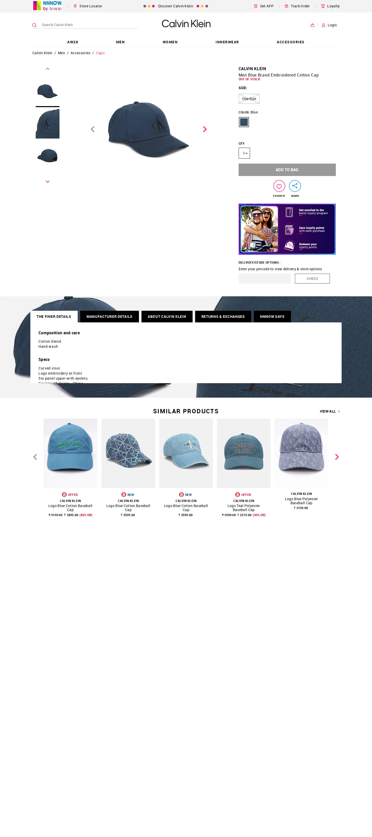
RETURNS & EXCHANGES (223, 316)
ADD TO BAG (287, 169)
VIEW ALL (328, 411)
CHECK (312, 278)
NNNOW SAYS (272, 316)
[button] (244, 122)
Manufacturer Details (110, 316)
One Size (249, 98)
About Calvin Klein (167, 316)
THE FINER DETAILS (54, 316)
